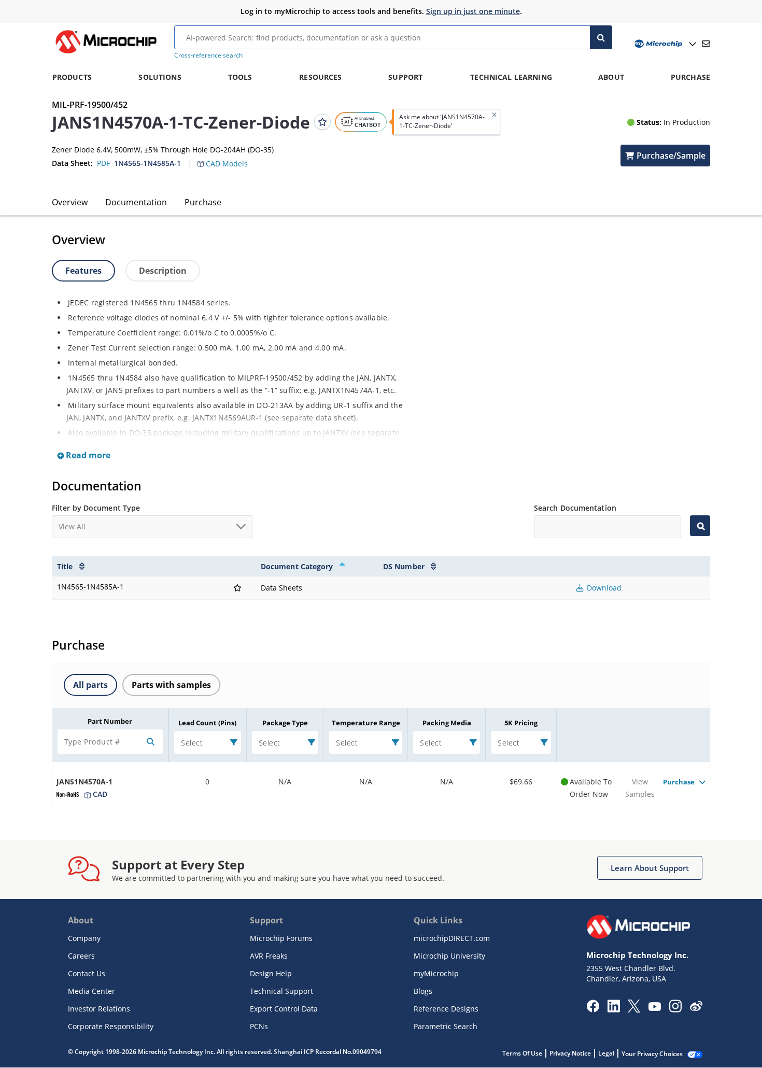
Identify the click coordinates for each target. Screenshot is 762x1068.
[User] (664, 44)
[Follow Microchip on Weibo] (695, 1008)
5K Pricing (521, 722)
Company (84, 938)
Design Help (271, 973)
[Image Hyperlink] (106, 53)
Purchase (203, 202)
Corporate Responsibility (110, 1026)
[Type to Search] (700, 525)
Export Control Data (284, 1009)
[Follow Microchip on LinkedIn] (613, 1009)
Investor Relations (99, 1009)
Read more (87, 455)
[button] (227, 157)
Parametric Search (445, 1026)
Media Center (91, 991)
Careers (81, 956)
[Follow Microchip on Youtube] (654, 1008)
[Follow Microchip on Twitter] (634, 1009)
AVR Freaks (269, 956)
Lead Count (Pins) (207, 722)
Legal (606, 1053)
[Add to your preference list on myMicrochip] (322, 122)
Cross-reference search (208, 55)
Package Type (285, 722)
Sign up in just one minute (473, 11)
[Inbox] (706, 43)
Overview (70, 202)
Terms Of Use (522, 1053)
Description (163, 270)
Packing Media (446, 722)
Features (83, 270)
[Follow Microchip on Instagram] (675, 1009)
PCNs (259, 1026)
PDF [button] (103, 163)
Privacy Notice (570, 1053)
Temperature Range (366, 722)
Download (603, 588)
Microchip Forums (281, 938)
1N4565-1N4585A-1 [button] (147, 163)
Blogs (423, 991)
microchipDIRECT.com (452, 938)
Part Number (110, 721)
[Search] (601, 37)
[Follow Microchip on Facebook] (592, 1009)
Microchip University (449, 956)
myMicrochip (436, 973)
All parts (90, 685)
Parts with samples (171, 685)
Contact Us (86, 973)
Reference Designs (446, 1009)
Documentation (136, 202)
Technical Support (281, 991)
